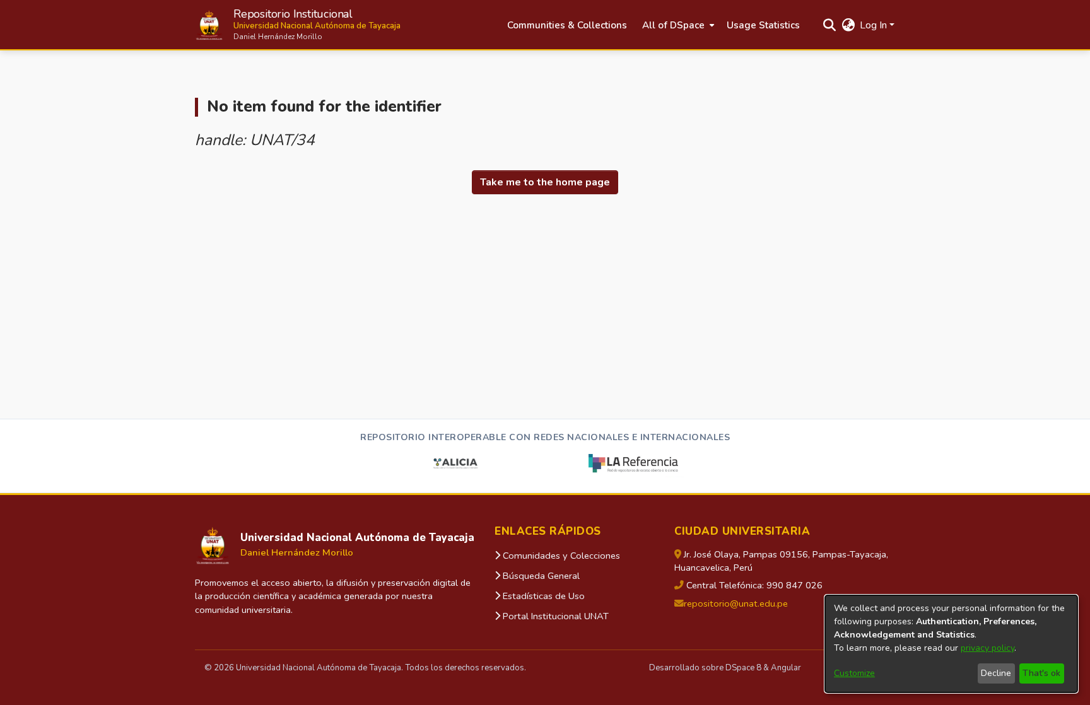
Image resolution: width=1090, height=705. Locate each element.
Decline (996, 673)
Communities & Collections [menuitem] (567, 25)
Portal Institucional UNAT (554, 616)
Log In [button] (874, 25)
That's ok (1041, 673)
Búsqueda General (540, 575)
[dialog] (951, 643)
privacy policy (987, 648)
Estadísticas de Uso (542, 596)
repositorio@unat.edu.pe (736, 603)
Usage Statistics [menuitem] (763, 25)
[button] (298, 25)
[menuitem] (677, 25)
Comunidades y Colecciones (560, 555)
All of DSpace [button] (673, 25)
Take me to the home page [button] (545, 182)
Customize (854, 673)
